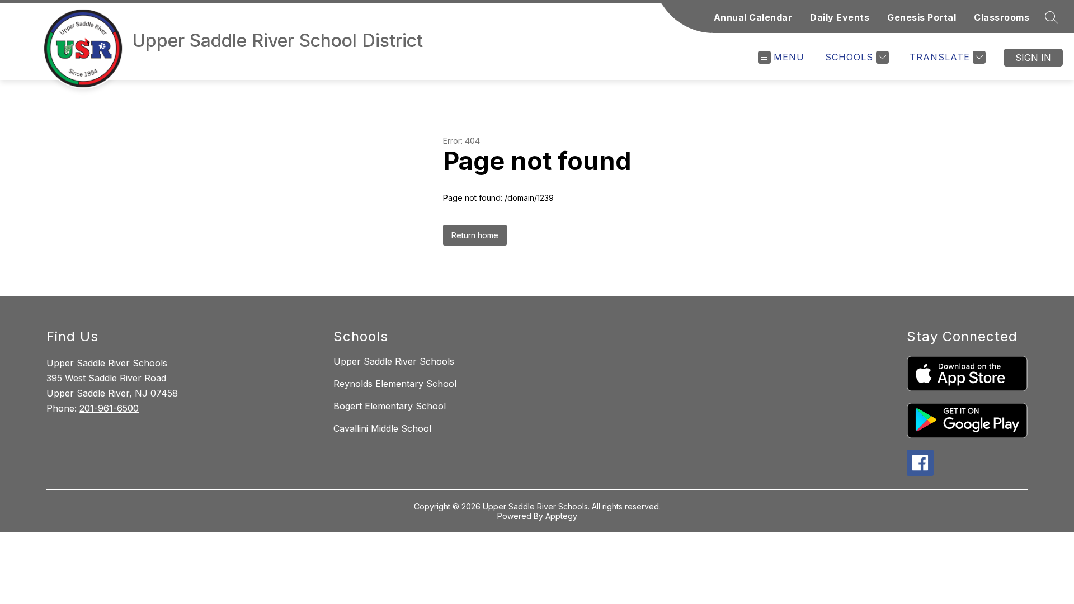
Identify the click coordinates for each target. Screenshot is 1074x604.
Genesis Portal (921, 17)
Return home (474, 235)
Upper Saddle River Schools (393, 361)
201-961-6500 (109, 408)
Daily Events (839, 17)
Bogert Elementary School (389, 406)
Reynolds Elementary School (394, 383)
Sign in (1033, 57)
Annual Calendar (753, 17)
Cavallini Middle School (382, 428)
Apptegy (561, 516)
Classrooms (1001, 17)
